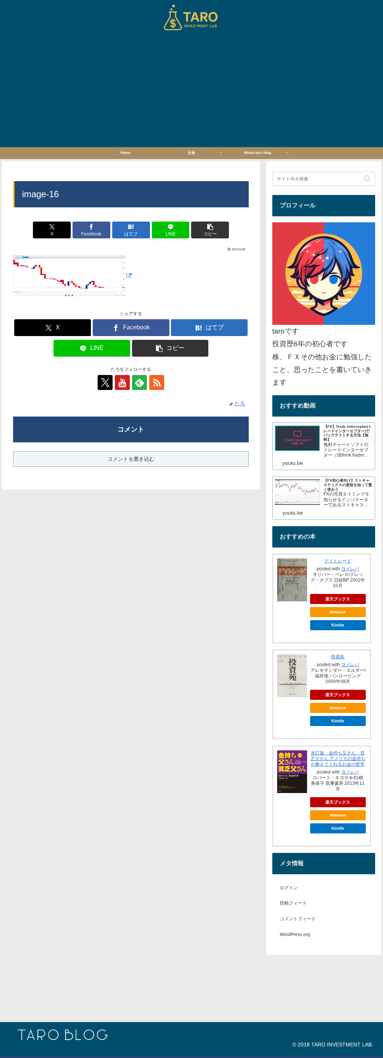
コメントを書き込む (130, 459)
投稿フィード (293, 903)
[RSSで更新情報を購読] (156, 382)
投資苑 (337, 656)
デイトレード (337, 561)
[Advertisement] (191, 91)
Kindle (337, 625)
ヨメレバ (350, 568)
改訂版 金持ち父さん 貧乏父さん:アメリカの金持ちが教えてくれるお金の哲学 (337, 758)
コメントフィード (298, 918)
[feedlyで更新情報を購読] (139, 382)
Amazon (338, 612)
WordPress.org (295, 934)
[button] (210, 230)
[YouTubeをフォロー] (122, 382)
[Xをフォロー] (105, 382)
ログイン (289, 887)
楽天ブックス (337, 599)
